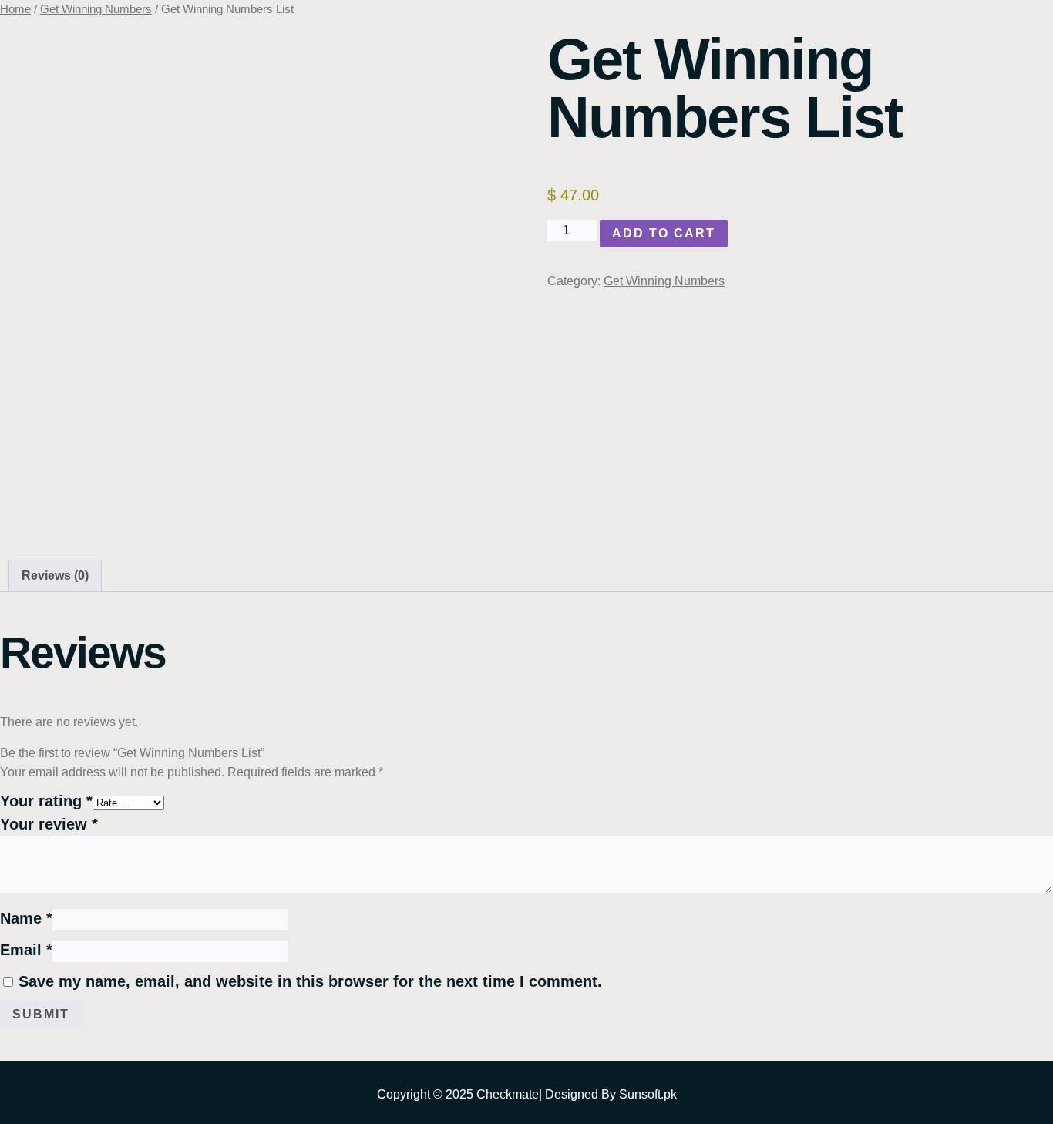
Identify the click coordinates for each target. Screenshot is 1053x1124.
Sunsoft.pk (648, 1094)
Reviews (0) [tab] (55, 575)
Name (26, 918)
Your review (49, 824)
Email (26, 949)
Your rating (46, 801)
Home (15, 9)
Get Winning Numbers (96, 9)
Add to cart (663, 233)
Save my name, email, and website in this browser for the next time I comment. (310, 981)
